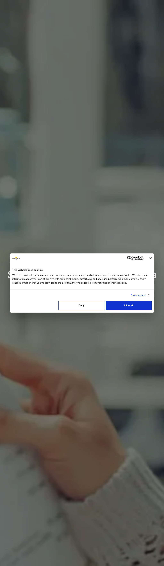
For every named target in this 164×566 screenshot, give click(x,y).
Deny (81, 305)
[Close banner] (150, 258)
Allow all (128, 305)
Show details (138, 295)
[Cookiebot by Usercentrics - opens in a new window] (129, 258)
